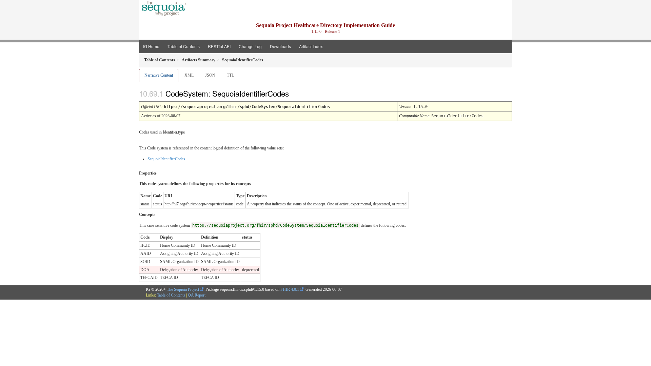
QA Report (196, 295)
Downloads (280, 46)
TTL (230, 75)
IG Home (151, 46)
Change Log (250, 46)
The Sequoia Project (183, 289)
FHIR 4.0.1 (289, 289)
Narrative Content (158, 75)
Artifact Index (311, 46)
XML (189, 75)
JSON (210, 75)
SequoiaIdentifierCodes (166, 159)
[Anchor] (294, 93)
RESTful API (219, 46)
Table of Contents (183, 46)
